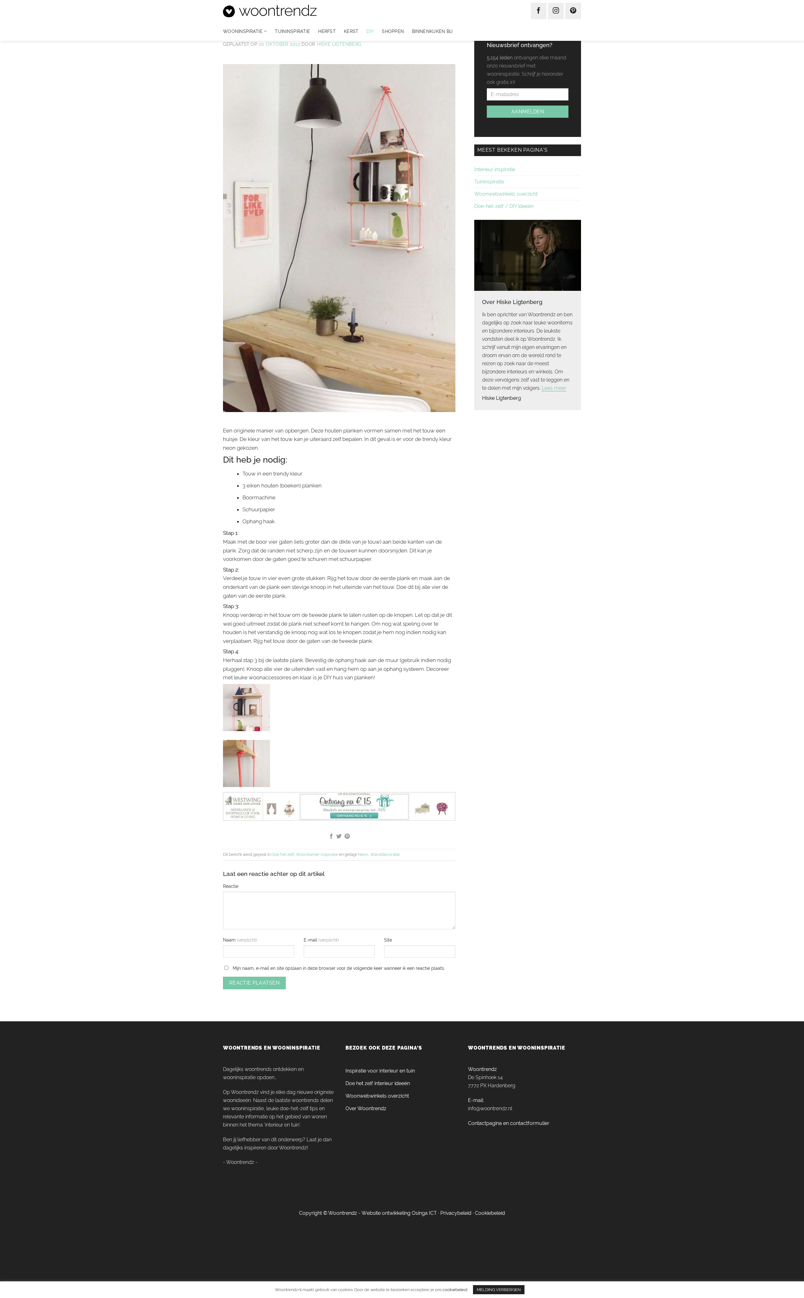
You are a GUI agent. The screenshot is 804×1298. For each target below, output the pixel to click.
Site (388, 939)
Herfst (327, 31)
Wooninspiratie (243, 31)
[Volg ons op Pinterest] (573, 11)
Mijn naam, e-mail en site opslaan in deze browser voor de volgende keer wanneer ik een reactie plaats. (339, 968)
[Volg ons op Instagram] (556, 11)
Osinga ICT (424, 1213)
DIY (370, 31)
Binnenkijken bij (432, 31)
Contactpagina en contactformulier (508, 1123)
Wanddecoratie (385, 854)
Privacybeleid (455, 1213)
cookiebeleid (455, 1289)
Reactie (230, 886)
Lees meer (554, 388)
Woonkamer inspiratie (317, 854)
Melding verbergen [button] (499, 1289)
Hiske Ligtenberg (339, 44)
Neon (363, 854)
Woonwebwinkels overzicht (506, 194)
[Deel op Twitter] (339, 837)
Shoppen (393, 31)
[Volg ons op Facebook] (538, 11)
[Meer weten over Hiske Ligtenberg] (527, 255)
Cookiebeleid (490, 1213)
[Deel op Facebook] (331, 837)
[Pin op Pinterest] (347, 837)
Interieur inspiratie (494, 169)
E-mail (311, 939)
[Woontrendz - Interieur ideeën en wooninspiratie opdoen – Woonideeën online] (288, 11)
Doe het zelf (282, 854)
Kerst (351, 31)
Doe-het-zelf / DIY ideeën (504, 206)
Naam (230, 939)
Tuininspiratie (292, 31)
